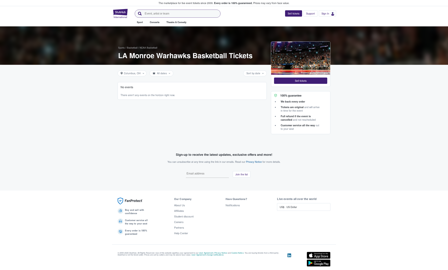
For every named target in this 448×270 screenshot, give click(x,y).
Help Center (181, 233)
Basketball (132, 47)
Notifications (233, 205)
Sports (121, 47)
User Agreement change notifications (207, 254)
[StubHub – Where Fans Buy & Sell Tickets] (120, 13)
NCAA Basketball (148, 47)
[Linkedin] (289, 260)
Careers (179, 222)
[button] (300, 81)
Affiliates (179, 210)
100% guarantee (291, 95)
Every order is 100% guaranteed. (233, 3)
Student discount (184, 216)
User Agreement (206, 252)
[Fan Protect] (130, 201)
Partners (179, 227)
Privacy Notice (254, 161)
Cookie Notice (237, 252)
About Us (179, 205)
